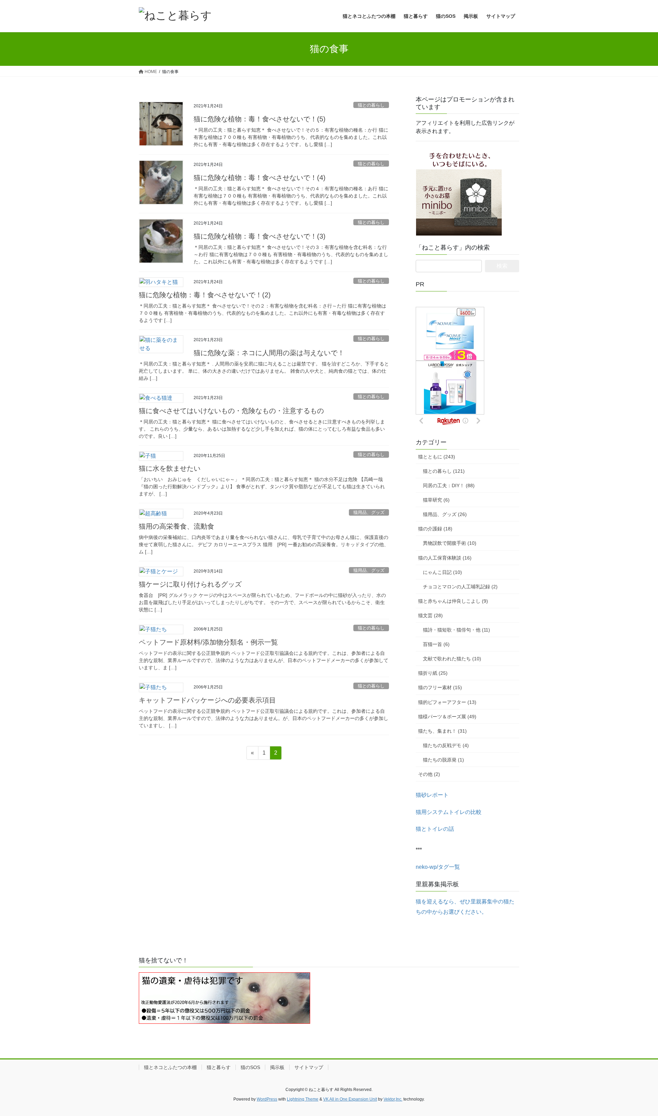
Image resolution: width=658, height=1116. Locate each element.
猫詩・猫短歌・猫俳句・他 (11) (456, 630)
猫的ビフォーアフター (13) (447, 702)
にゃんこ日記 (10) (442, 572)
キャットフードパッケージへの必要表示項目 (207, 700)
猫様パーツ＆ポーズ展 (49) (447, 716)
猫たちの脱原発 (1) (443, 760)
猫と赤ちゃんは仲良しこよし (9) (453, 601)
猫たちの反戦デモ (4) (446, 745)
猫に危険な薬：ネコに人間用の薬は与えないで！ (269, 353)
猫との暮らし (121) (444, 471)
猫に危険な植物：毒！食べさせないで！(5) (260, 119)
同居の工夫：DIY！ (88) (449, 485)
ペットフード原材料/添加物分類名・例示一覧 (208, 642)
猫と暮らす (219, 1067)
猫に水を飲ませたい (169, 468)
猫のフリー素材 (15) (440, 687)
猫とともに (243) (436, 456)
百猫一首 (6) (436, 644)
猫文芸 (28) (430, 615)
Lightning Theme (302, 1099)
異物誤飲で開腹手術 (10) (449, 543)
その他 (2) (429, 774)
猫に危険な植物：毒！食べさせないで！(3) (260, 236)
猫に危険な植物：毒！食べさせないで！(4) (260, 177)
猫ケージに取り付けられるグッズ (190, 584)
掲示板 (277, 1067)
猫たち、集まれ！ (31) (442, 731)
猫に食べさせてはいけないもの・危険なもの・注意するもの (231, 411)
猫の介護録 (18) (435, 528)
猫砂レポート (432, 795)
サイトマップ (308, 1067)
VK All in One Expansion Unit (350, 1099)
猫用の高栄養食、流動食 (176, 526)
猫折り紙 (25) (433, 673)
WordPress (267, 1099)
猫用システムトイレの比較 (449, 812)
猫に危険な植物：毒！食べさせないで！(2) (205, 295)
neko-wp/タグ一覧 (438, 867)
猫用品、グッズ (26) (445, 514)
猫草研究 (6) (436, 500)
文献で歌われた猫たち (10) (452, 658)
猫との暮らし (371, 105)
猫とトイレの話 (435, 829)
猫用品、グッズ (369, 512)
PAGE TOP (637, 1076)
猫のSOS (250, 1067)
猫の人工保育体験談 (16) (445, 558)
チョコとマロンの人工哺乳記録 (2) (460, 586)
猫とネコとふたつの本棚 (170, 1067)
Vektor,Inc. (392, 1099)
